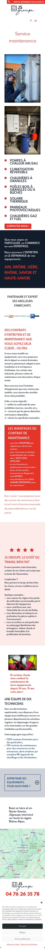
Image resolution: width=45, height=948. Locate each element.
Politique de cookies (13, 944)
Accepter (22, 926)
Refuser (22, 933)
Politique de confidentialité (28, 944)
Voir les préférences (22, 939)
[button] (41, 902)
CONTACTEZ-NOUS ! (18, 226)
